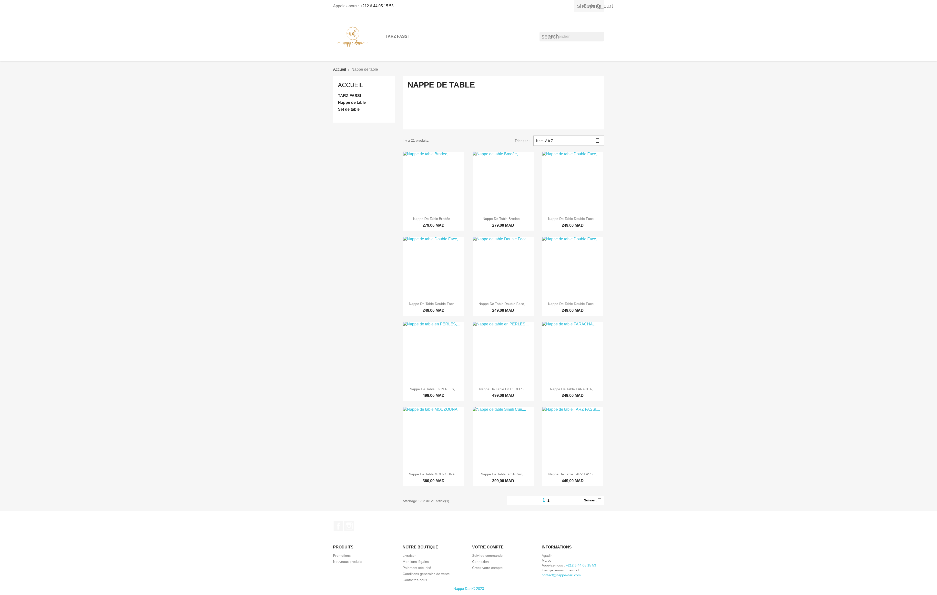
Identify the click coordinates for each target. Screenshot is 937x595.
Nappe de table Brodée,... (433, 219)
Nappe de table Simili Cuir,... (503, 474)
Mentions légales (416, 562)
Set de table (349, 109)
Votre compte (488, 547)
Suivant (593, 500)
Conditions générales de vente (426, 574)
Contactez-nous (415, 580)
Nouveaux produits (347, 562)
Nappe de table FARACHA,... (573, 389)
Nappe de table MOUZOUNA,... (433, 474)
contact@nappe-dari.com (561, 575)
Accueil (350, 85)
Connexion (480, 562)
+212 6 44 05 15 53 (377, 6)
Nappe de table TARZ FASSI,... (572, 474)
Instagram (349, 526)
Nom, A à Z (568, 140)
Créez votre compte (487, 568)
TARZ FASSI (397, 36)
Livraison (410, 555)
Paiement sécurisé (417, 568)
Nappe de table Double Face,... (573, 219)
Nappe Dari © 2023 (468, 588)
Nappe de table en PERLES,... (434, 389)
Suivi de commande (487, 555)
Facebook (338, 526)
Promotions (342, 555)
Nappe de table (352, 102)
